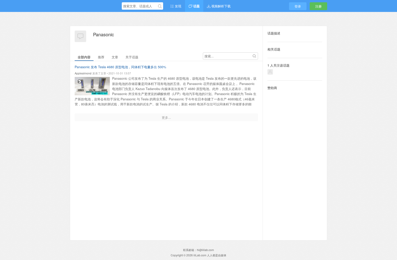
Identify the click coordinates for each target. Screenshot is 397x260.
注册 (318, 6)
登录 (298, 6)
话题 (196, 6)
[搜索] (160, 6)
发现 (177, 6)
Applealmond (83, 73)
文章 (115, 57)
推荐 (101, 57)
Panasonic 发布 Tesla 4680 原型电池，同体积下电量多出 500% (120, 67)
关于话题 (131, 57)
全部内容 (84, 57)
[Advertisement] (294, 161)
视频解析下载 (220, 6)
